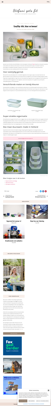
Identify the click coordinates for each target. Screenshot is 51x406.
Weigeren (32, 401)
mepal (8, 191)
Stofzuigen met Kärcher (10, 184)
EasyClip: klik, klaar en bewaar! (25, 26)
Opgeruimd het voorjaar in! (27, 138)
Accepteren (23, 401)
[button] (48, 390)
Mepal (33, 64)
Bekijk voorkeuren (42, 401)
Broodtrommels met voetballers (13, 241)
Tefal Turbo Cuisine (9, 182)
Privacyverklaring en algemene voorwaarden (36, 403)
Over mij (21, 329)
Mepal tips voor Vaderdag (37, 221)
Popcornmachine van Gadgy (11, 181)
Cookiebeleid (25, 403)
